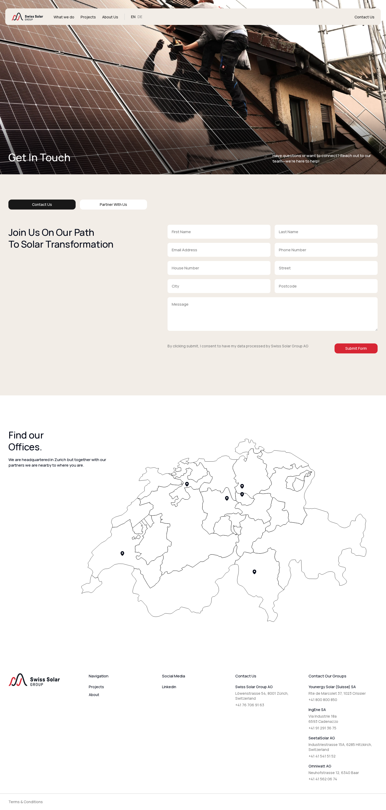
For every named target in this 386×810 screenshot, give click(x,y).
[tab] (42, 205)
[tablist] (77, 205)
